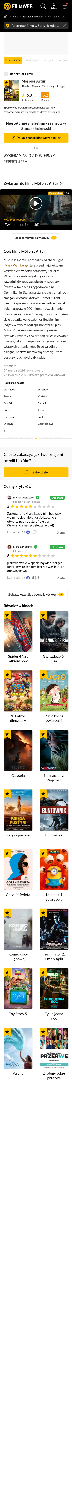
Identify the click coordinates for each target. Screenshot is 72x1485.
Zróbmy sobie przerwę (54, 1075)
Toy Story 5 (18, 1014)
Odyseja (18, 775)
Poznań (8, 396)
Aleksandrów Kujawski (17, 437)
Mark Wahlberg (16, 265)
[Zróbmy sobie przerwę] (54, 1048)
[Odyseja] (18, 750)
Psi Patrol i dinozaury (18, 718)
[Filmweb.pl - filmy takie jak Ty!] (18, 6)
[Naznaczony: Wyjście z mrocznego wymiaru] (54, 750)
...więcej (56, 111)
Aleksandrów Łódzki (49, 437)
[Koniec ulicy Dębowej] (18, 929)
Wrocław (43, 389)
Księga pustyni (18, 835)
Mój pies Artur (34, 81)
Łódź (6, 410)
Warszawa (10, 389)
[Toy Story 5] (18, 988)
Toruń (41, 410)
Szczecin (42, 403)
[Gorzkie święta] (18, 869)
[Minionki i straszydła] (54, 869)
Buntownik (54, 835)
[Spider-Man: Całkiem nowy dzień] (18, 631)
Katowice (9, 416)
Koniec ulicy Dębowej (18, 956)
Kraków (42, 396)
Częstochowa (45, 423)
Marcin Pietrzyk (22, 546)
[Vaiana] (18, 1048)
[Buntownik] (54, 810)
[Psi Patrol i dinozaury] (18, 690)
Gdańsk (8, 403)
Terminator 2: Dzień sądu (54, 956)
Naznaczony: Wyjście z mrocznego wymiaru (54, 778)
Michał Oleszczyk (23, 497)
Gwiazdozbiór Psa (54, 658)
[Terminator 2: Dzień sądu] (54, 929)
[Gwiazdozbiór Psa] (54, 631)
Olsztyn (8, 423)
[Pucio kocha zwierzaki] (54, 690)
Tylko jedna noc (54, 1016)
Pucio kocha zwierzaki (54, 718)
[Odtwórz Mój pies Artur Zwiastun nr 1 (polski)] (11, 90)
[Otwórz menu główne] (64, 6)
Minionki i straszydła (54, 896)
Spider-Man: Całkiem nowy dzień (18, 659)
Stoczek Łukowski (33, 16)
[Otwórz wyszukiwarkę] (43, 6)
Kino (15, 16)
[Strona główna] (6, 16)
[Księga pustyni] (18, 810)
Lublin (41, 416)
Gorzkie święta (18, 894)
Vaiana (18, 1073)
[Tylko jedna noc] (54, 988)
